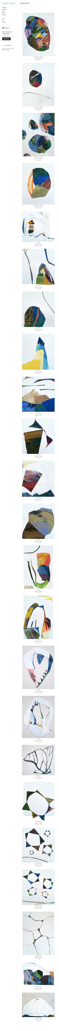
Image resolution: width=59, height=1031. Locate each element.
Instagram (6, 28)
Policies (4, 22)
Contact (4, 15)
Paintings (4, 7)
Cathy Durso (8, 45)
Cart (3, 20)
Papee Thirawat (5, 50)
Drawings (4, 9)
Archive (4, 13)
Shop (3, 18)
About (3, 11)
